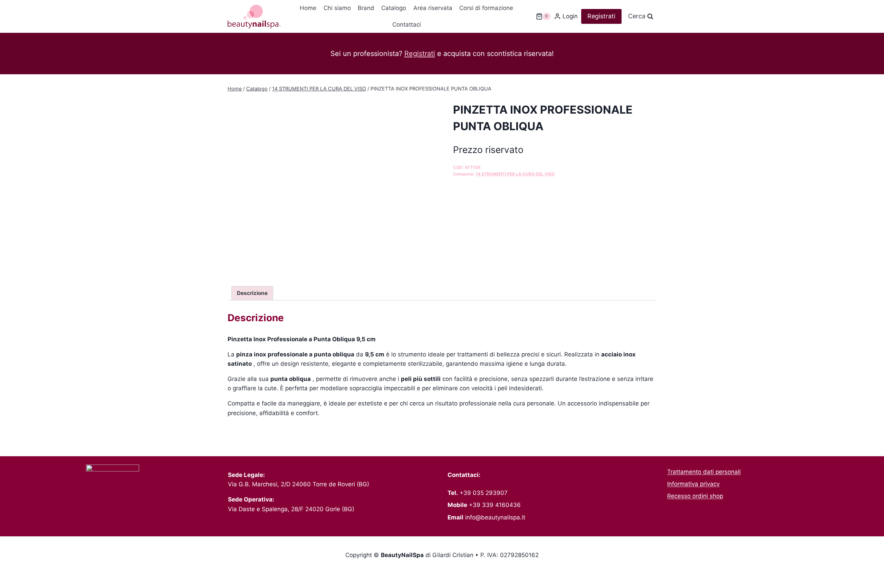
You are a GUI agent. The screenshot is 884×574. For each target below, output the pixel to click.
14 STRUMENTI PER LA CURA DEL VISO (515, 173)
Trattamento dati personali (704, 471)
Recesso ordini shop (695, 495)
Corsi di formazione (486, 7)
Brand (366, 7)
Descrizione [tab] (252, 293)
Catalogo (393, 7)
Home (308, 7)
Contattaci (406, 24)
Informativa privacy (693, 483)
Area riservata (432, 7)
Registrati (601, 16)
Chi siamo (337, 7)
